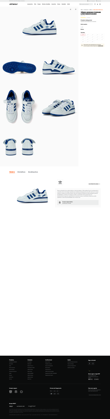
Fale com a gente (92, 388)
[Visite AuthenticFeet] (21, 406)
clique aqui (100, 45)
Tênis (81, 9)
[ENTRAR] (97, 4)
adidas (90, 9)
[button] (83, 35)
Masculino (86, 9)
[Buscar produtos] (80, 4)
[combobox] (86, 4)
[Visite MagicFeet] (31, 406)
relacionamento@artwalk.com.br (95, 394)
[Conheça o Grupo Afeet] (11, 406)
